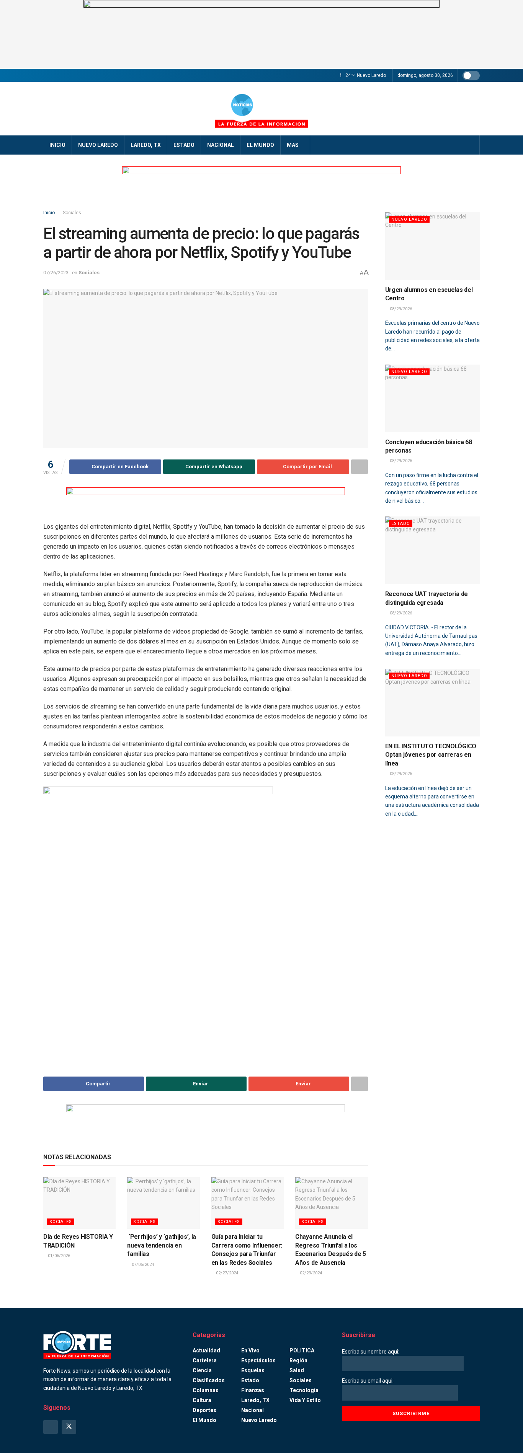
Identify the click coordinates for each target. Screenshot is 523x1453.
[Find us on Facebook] (50, 1427)
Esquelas (253, 1370)
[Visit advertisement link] (261, 34)
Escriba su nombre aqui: (370, 1352)
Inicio (57, 145)
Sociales (72, 212)
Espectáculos (258, 1360)
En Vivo (250, 1350)
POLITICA (301, 1350)
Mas (293, 145)
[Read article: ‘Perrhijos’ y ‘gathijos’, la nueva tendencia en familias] (163, 1203)
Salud (296, 1370)
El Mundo (260, 145)
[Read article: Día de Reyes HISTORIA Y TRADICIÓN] (79, 1203)
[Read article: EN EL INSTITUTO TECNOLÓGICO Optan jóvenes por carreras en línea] (432, 702)
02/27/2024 (226, 1273)
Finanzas (252, 1390)
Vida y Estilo (305, 1400)
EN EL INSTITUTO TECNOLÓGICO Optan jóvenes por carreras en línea (430, 755)
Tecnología (304, 1390)
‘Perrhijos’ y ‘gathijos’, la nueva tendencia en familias (161, 1245)
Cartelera (205, 1360)
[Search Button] (471, 145)
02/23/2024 (310, 1273)
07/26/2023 (56, 272)
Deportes (204, 1410)
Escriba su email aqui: (368, 1381)
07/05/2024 (142, 1264)
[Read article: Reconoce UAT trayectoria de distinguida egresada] (432, 550)
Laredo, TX (146, 145)
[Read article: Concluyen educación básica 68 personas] (432, 398)
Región (298, 1360)
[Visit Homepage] (261, 109)
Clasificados (209, 1380)
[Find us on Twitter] (69, 1427)
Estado (183, 145)
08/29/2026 (400, 308)
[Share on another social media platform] (359, 466)
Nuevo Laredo (98, 145)
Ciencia (202, 1370)
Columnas (206, 1390)
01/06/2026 (58, 1255)
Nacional (220, 145)
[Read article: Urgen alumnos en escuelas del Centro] (432, 246)
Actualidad (206, 1350)
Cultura (202, 1400)
